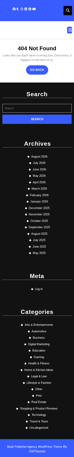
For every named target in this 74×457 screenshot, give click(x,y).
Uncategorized (38, 427)
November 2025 (39, 214)
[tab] (69, 30)
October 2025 (39, 220)
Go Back (39, 71)
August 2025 (39, 233)
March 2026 (39, 188)
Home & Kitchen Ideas (38, 369)
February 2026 (39, 195)
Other (38, 389)
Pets (39, 395)
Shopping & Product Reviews (39, 408)
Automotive (39, 331)
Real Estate (38, 402)
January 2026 (39, 201)
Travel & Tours (39, 421)
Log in (39, 289)
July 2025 (39, 240)
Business (39, 337)
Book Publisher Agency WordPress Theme (35, 446)
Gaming (39, 357)
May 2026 (39, 175)
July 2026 (39, 162)
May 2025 (39, 253)
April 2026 (39, 182)
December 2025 (39, 208)
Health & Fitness (39, 363)
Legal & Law (39, 376)
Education (38, 350)
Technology (39, 414)
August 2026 (39, 156)
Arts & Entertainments (39, 324)
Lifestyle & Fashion (39, 382)
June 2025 (39, 246)
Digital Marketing (39, 344)
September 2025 (39, 227)
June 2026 (39, 169)
